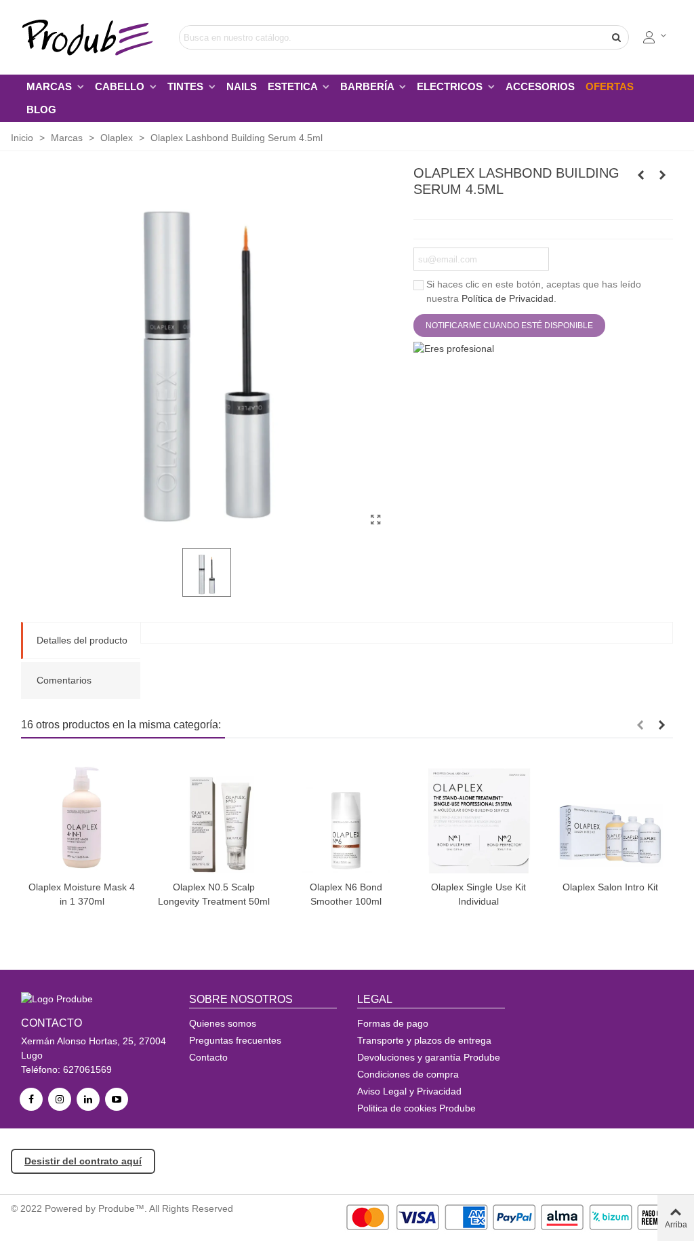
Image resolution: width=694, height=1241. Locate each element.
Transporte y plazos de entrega (424, 1040)
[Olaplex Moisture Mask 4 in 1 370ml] (81, 812)
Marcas (50, 86)
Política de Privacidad (508, 298)
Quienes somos (222, 1023)
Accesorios (540, 86)
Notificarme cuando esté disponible (509, 325)
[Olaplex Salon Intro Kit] (610, 812)
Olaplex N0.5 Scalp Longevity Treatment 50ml (214, 894)
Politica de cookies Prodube (416, 1108)
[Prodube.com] (95, 37)
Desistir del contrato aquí (83, 1161)
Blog (41, 109)
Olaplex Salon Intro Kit (610, 887)
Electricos (451, 86)
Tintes (186, 86)
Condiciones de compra (408, 1074)
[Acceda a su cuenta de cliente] (655, 37)
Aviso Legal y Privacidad (409, 1091)
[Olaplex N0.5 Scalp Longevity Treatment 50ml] (663, 175)
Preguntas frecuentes (235, 1040)
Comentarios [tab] (64, 680)
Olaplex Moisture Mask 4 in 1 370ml (81, 894)
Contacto (208, 1057)
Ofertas (610, 86)
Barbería (368, 86)
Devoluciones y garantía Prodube (428, 1057)
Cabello (121, 86)
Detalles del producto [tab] (82, 640)
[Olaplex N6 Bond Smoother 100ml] (346, 812)
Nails (241, 86)
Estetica (294, 86)
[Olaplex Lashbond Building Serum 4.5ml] (376, 520)
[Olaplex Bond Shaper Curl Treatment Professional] (641, 175)
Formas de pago (392, 1023)
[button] (640, 725)
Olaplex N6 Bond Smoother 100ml (346, 894)
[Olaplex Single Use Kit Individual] (478, 812)
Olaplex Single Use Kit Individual (478, 894)
